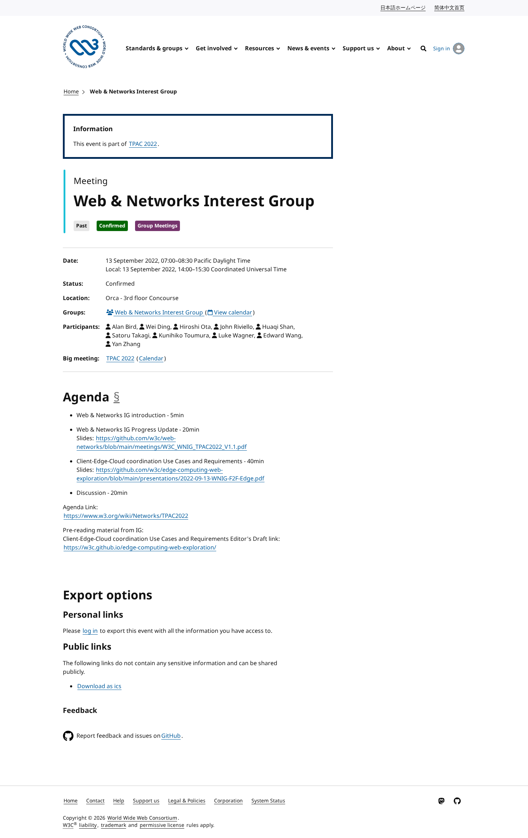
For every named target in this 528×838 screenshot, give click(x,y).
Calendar (151, 358)
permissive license (162, 825)
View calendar (232, 312)
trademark (113, 825)
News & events (308, 48)
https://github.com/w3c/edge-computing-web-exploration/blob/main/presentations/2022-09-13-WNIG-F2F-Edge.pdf (170, 474)
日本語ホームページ (403, 7)
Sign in (441, 48)
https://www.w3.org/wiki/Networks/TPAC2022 (126, 516)
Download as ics (99, 686)
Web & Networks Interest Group (133, 92)
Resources (259, 48)
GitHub (171, 736)
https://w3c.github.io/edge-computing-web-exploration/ (140, 547)
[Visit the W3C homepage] (84, 48)
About (396, 48)
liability (88, 825)
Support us (358, 48)
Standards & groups (154, 48)
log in (90, 631)
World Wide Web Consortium (142, 818)
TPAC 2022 (143, 144)
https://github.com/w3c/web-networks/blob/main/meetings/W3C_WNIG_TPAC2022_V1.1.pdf (162, 442)
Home (71, 92)
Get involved (214, 48)
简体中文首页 (449, 7)
